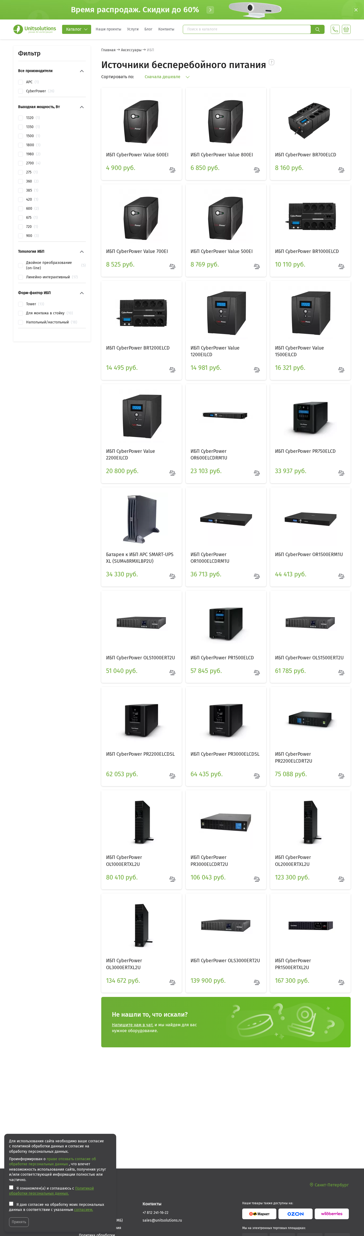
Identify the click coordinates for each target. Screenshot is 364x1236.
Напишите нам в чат (132, 1024)
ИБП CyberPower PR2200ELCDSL (140, 754)
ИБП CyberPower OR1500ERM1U (309, 554)
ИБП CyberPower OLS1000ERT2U (140, 658)
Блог (148, 29)
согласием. (83, 1209)
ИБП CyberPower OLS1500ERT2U (309, 658)
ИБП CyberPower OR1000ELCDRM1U (210, 558)
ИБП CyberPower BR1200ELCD (138, 348)
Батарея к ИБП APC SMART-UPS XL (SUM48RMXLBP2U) (139, 558)
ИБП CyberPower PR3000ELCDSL (225, 754)
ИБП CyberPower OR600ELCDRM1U (209, 454)
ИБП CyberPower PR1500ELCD (222, 658)
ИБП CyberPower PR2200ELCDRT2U (293, 757)
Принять (19, 1222)
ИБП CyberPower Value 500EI (222, 251)
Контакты (166, 29)
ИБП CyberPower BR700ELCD (305, 155)
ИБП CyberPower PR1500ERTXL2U (293, 964)
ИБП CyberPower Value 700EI (137, 251)
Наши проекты (108, 29)
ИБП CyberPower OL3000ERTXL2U (124, 964)
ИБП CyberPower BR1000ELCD (307, 251)
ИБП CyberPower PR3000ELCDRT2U (209, 860)
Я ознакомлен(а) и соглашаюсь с (51, 1191)
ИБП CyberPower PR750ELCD (305, 451)
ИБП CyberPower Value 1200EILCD (215, 351)
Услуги (133, 29)
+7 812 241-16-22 (155, 1212)
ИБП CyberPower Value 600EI (137, 155)
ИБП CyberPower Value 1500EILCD (299, 351)
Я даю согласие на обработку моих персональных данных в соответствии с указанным (56, 1207)
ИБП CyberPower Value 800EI (222, 155)
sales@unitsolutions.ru (162, 1220)
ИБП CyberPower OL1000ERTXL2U (124, 860)
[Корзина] (346, 29)
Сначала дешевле (163, 76)
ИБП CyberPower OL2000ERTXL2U (293, 860)
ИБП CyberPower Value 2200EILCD (130, 454)
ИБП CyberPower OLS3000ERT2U (225, 961)
